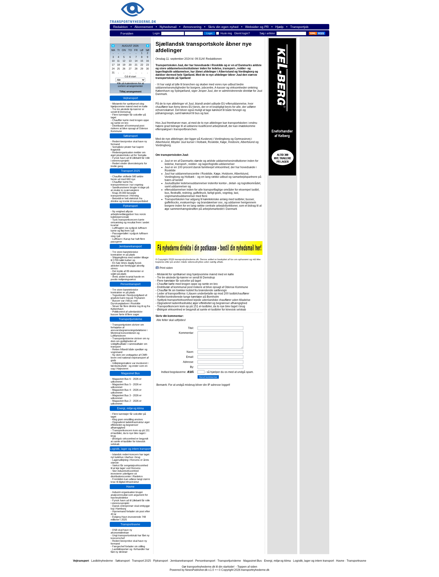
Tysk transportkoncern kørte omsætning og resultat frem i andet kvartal (130, 222)
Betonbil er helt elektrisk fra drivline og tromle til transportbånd (129, 199)
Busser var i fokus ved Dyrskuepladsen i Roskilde (125, 302)
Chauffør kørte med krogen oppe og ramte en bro (187, 284)
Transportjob (299, 27)
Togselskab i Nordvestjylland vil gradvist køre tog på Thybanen (129, 296)
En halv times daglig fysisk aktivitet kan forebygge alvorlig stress (127, 266)
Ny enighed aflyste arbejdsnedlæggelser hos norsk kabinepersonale (128, 214)
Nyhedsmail (168, 27)
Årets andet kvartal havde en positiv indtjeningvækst (127, 278)
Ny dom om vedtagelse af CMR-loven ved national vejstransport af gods (130, 357)
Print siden (166, 268)
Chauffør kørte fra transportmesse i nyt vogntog (127, 183)
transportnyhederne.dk (135, 9)
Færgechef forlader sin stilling (128, 546)
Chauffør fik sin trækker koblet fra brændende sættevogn (192, 290)
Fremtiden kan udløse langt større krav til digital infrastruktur (130, 480)
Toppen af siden (247, 566)
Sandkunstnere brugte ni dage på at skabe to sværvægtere (130, 188)
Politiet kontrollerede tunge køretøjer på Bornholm (188, 296)
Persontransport (130, 284)
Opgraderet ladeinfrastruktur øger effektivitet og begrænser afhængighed (130, 425)
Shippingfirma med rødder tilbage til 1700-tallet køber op (130, 259)
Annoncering (192, 27)
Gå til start (130, 76)
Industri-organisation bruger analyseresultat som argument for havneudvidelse (129, 495)
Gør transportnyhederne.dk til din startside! (208, 566)
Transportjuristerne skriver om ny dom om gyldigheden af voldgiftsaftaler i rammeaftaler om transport (130, 342)
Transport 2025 (130, 171)
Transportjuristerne (130, 319)
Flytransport (130, 206)
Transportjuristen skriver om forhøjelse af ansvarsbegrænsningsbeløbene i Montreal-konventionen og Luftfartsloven (129, 330)
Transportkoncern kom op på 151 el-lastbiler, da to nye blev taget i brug (130, 433)
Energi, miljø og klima (130, 408)
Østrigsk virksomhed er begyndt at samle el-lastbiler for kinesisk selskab (129, 441)
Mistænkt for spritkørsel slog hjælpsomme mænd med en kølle (129, 105)
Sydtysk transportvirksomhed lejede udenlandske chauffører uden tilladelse (203, 300)
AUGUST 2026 (130, 45)
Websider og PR (257, 27)
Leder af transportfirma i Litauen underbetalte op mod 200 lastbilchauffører (203, 293)
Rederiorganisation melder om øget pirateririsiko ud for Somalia (128, 153)
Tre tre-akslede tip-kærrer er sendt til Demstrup (127, 110)
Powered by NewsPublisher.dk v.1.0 (192, 570)
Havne (130, 486)
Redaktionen (214, 58)
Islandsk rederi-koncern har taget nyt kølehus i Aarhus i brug (130, 455)
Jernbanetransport (130, 246)
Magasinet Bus (130, 373)
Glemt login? (242, 33)
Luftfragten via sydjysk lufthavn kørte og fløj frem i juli (129, 229)
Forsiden (126, 33)
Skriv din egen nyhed (223, 27)
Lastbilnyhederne (102, 560)
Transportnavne (130, 524)
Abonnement (143, 27)
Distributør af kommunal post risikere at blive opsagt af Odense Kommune (129, 128)
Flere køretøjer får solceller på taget (179, 280)
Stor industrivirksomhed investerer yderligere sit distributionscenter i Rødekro (127, 473)
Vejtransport (130, 98)
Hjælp (279, 27)
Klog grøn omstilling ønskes (127, 419)
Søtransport (130, 136)
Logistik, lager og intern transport (130, 448)
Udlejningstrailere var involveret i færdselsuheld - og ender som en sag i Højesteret (129, 366)
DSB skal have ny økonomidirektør (121, 531)
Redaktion (120, 27)
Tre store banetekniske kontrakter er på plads (124, 253)
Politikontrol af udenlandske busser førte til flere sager (126, 313)
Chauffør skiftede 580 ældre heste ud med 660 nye (127, 178)
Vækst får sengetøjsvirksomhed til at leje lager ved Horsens (129, 466)
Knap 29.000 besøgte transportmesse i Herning (125, 194)
